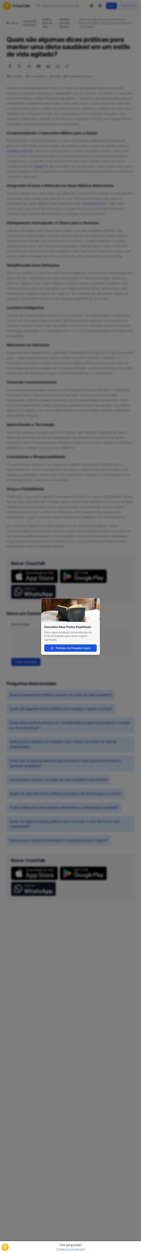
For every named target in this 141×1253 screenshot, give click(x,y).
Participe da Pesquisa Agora (72, 648)
